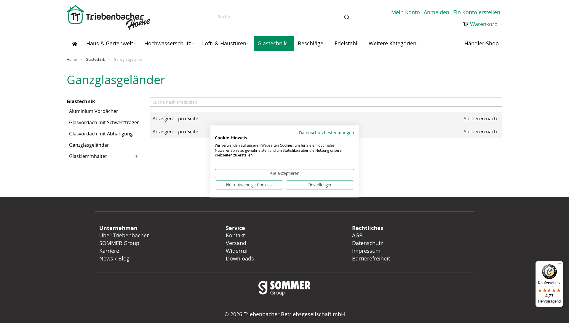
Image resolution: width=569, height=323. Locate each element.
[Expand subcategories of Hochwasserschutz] (193, 44)
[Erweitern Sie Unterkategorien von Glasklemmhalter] (136, 156)
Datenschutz (367, 243)
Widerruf (237, 250)
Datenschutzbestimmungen (326, 132)
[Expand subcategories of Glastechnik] (289, 44)
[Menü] (559, 264)
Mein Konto (405, 12)
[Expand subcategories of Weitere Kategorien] (418, 44)
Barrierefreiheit (371, 258)
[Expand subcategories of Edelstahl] (359, 44)
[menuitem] (75, 43)
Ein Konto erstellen (476, 12)
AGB (357, 235)
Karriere (109, 250)
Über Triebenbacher (124, 235)
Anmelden (436, 12)
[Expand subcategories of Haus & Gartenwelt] (135, 44)
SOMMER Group (119, 243)
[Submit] (346, 16)
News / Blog (114, 258)
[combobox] (284, 16)
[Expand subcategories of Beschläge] (325, 44)
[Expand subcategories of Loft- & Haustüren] (248, 44)
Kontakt (235, 235)
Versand (236, 243)
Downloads (240, 258)
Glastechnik (96, 59)
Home (72, 59)
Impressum (366, 250)
